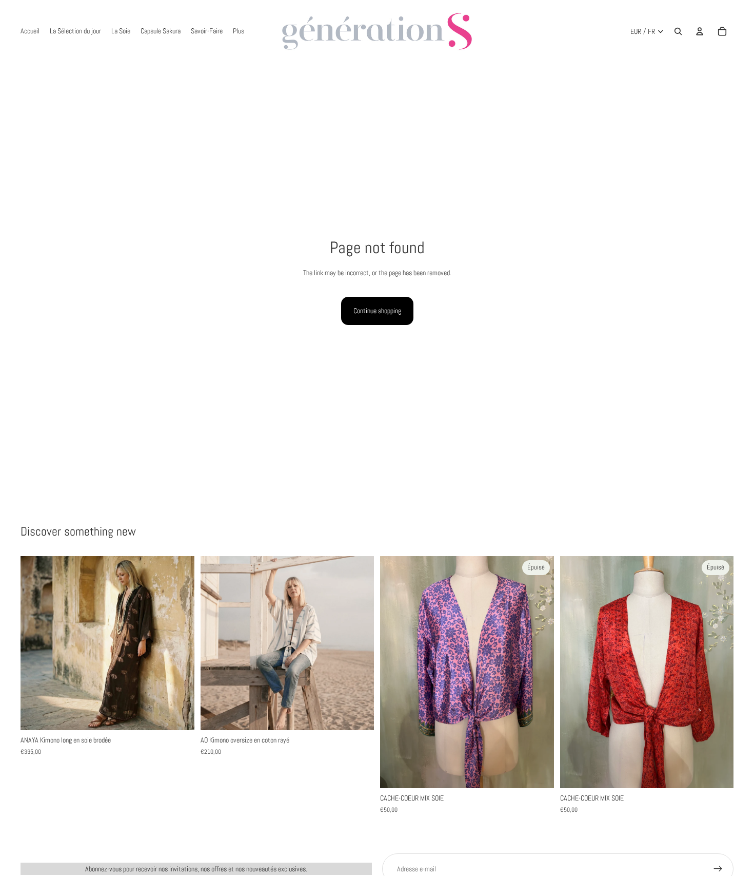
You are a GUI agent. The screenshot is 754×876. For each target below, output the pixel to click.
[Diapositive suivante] (179, 643)
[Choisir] (358, 715)
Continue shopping (377, 310)
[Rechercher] (678, 31)
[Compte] (699, 31)
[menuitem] (238, 31)
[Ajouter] (178, 715)
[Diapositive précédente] (36, 643)
